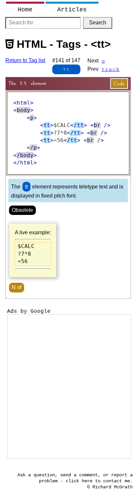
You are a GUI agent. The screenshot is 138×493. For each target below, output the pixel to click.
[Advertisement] (69, 386)
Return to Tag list (25, 60)
